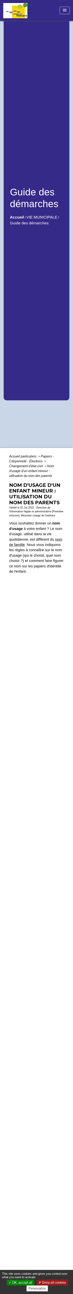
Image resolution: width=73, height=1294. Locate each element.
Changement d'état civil (26, 466)
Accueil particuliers (23, 456)
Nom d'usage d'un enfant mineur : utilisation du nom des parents (31, 471)
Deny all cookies (53, 1282)
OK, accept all (21, 1282)
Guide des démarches (29, 223)
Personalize (37, 1288)
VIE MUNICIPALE (41, 217)
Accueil (17, 217)
